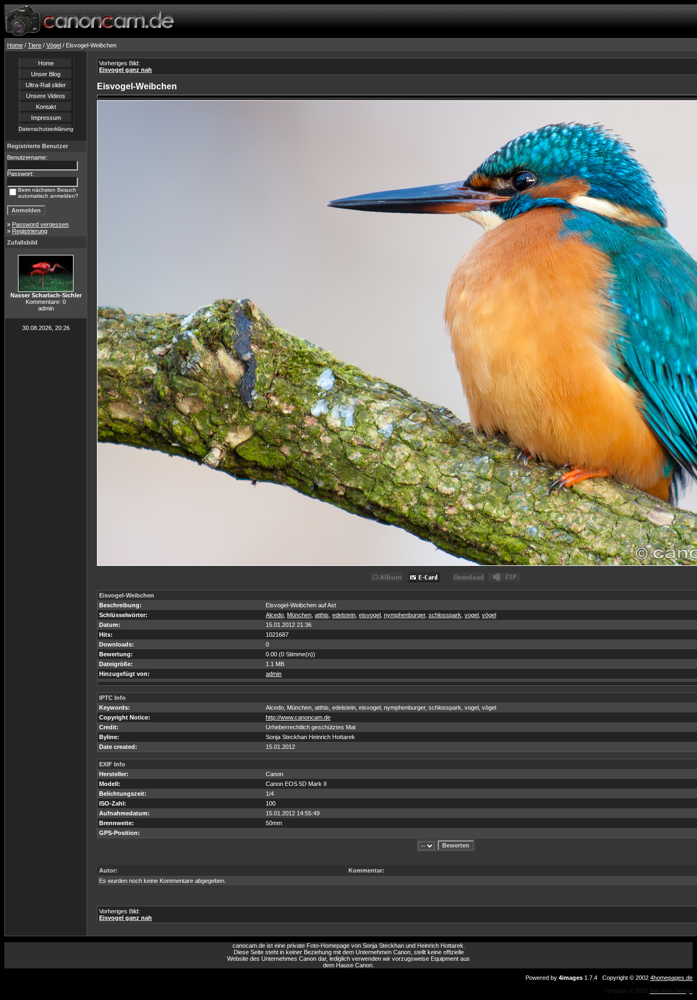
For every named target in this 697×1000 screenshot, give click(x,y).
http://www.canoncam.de (298, 717)
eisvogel (370, 615)
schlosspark (445, 615)
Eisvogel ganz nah (125, 69)
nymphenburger (404, 615)
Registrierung (29, 231)
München (299, 615)
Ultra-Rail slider (46, 85)
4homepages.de (671, 977)
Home (15, 45)
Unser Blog (45, 74)
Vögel (53, 45)
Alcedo (275, 615)
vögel (489, 615)
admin (274, 673)
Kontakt (46, 106)
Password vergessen (40, 224)
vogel (471, 615)
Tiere (34, 45)
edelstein (344, 615)
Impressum (46, 117)
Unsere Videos (45, 96)
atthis (322, 615)
